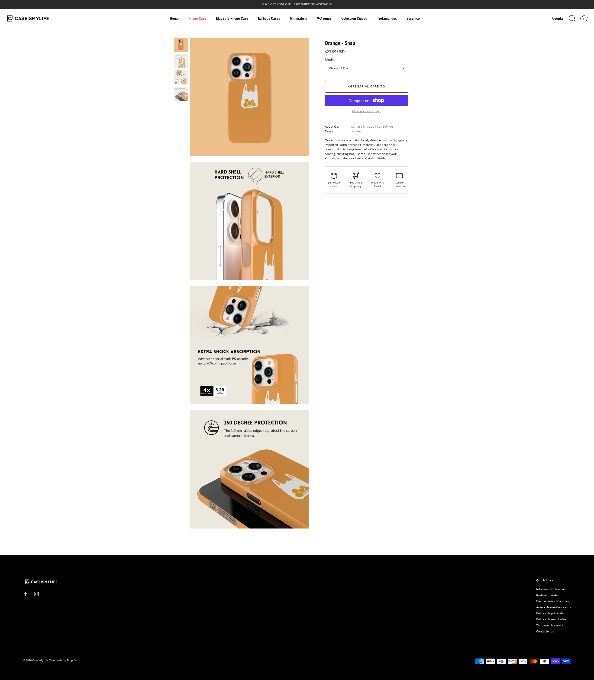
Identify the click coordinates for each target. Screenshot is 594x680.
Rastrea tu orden (547, 595)
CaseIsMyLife (40, 660)
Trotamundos (387, 18)
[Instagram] (36, 594)
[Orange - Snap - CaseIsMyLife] (181, 44)
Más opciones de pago (366, 111)
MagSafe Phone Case (232, 18)
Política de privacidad (550, 613)
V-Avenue (324, 18)
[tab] (338, 128)
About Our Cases (332, 128)
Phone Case (197, 18)
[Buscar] (572, 18)
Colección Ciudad (354, 18)
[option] (180, 45)
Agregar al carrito (366, 86)
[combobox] (367, 68)
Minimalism (298, 18)
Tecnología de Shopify (62, 660)
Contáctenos (545, 631)
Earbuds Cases (269, 18)
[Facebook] (25, 594)
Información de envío (551, 589)
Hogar (174, 18)
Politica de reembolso (551, 619)
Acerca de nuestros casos (553, 607)
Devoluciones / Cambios (552, 601)
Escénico (413, 18)
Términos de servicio (550, 625)
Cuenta (557, 18)
